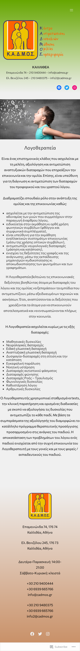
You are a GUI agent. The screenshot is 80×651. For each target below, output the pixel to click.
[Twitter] (66, 87)
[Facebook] (59, 87)
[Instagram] (74, 87)
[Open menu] (71, 10)
